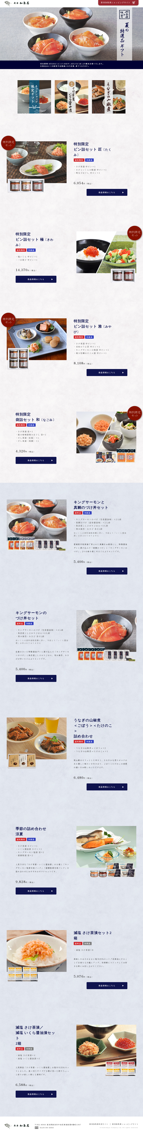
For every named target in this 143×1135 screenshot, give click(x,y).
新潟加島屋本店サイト (98, 1124)
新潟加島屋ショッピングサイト (125, 1124)
